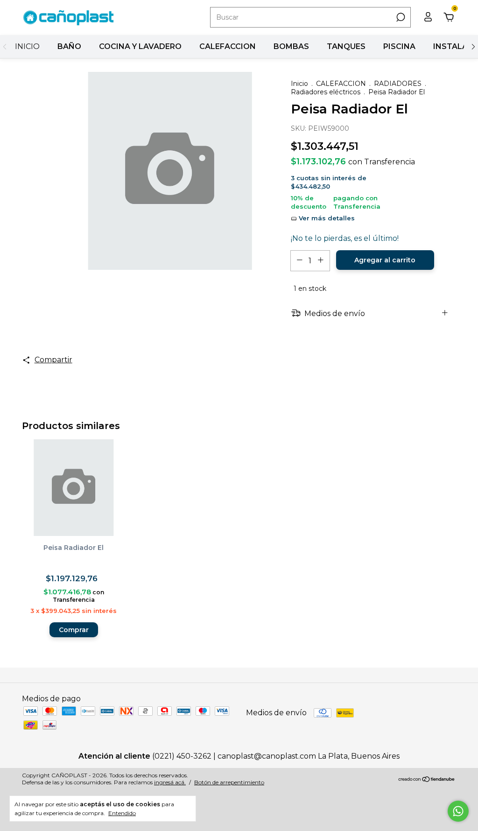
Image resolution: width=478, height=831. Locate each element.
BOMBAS (291, 46)
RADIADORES (398, 83)
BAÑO (69, 46)
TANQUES (346, 46)
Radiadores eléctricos (325, 92)
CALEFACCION (227, 46)
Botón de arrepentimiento (229, 782)
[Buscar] (399, 17)
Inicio (299, 83)
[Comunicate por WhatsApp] (458, 811)
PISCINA (399, 46)
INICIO (27, 46)
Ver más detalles (326, 218)
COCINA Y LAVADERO (140, 46)
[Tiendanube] (427, 779)
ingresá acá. (170, 782)
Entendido (122, 813)
